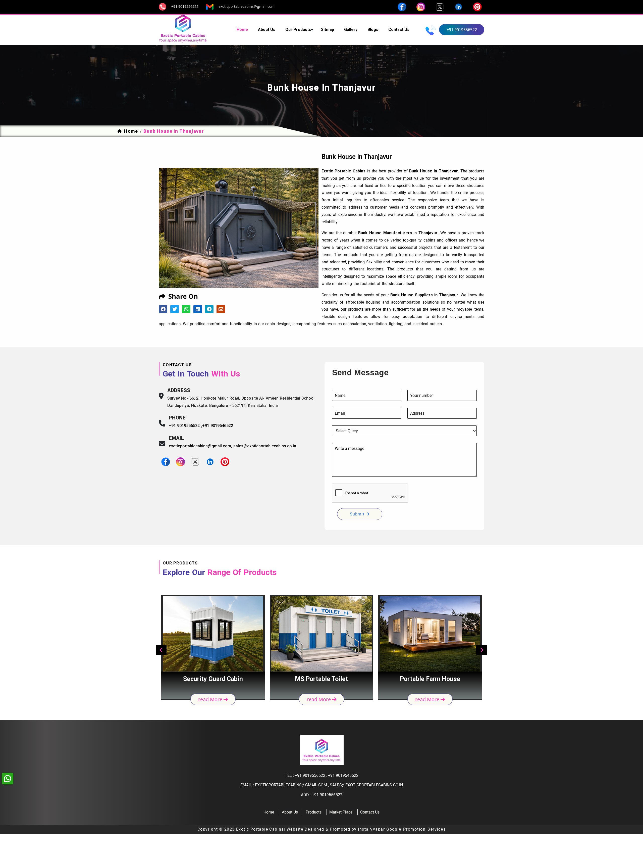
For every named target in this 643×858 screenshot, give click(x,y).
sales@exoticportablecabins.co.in (264, 446)
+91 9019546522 (217, 425)
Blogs (372, 29)
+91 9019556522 (184, 6)
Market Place (340, 812)
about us (266, 29)
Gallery (350, 29)
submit (358, 514)
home (242, 29)
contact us (398, 29)
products (314, 812)
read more (211, 699)
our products (298, 29)
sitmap (327, 29)
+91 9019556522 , (185, 425)
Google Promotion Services (416, 829)
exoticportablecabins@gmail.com (247, 6)
